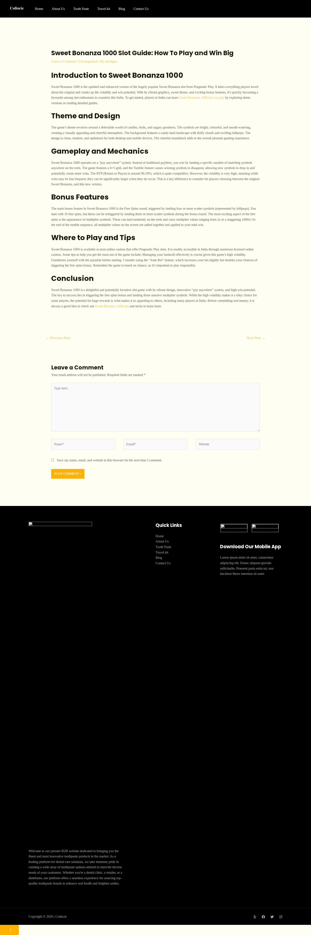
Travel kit (103, 9)
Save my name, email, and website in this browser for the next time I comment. (109, 460)
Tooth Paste (81, 9)
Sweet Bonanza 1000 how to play (201, 97)
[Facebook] (263, 917)
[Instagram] (280, 917)
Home (39, 9)
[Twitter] (272, 917)
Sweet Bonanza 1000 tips (112, 306)
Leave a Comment (63, 61)
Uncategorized (88, 61)
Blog (121, 9)
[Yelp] (254, 917)
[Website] (228, 445)
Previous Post (58, 338)
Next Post (255, 338)
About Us (58, 9)
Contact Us (141, 9)
